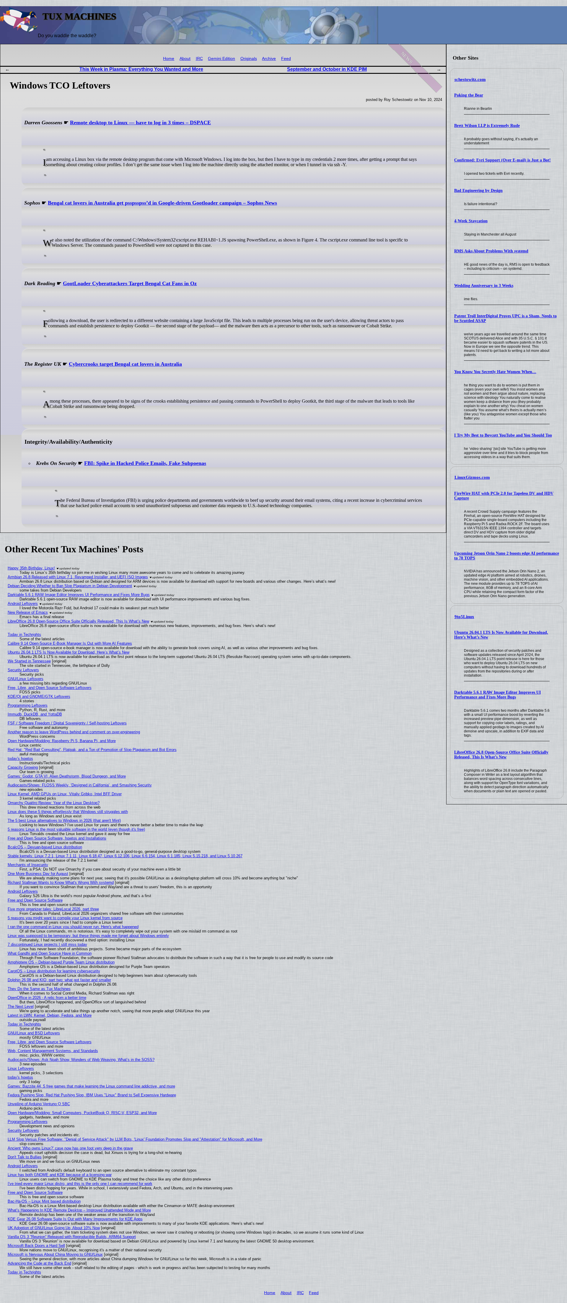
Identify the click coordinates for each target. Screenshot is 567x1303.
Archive (269, 58)
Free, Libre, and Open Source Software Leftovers (50, 687)
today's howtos (20, 758)
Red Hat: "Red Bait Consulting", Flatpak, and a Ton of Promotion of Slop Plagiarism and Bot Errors (92, 749)
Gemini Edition (221, 58)
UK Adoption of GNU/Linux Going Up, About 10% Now (54, 1228)
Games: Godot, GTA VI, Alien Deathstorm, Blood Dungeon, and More (67, 776)
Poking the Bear (468, 95)
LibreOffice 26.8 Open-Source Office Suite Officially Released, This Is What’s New (501, 754)
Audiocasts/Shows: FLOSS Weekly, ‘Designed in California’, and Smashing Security (80, 785)
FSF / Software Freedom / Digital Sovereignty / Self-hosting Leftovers (67, 723)
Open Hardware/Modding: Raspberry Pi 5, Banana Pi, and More (62, 741)
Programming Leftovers (28, 705)
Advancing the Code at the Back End (39, 1263)
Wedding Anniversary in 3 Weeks (483, 285)
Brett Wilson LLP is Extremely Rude (487, 125)
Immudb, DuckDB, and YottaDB (35, 714)
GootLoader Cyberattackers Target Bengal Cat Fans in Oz (130, 283)
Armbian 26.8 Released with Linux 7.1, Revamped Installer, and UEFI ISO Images (78, 577)
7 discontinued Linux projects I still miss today (47, 944)
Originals (248, 58)
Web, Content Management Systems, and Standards (53, 1051)
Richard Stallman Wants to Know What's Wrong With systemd (61, 882)
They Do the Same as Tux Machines (39, 989)
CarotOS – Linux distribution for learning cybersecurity (54, 971)
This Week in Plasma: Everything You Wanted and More (141, 69)
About (185, 58)
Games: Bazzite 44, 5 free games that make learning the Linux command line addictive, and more (91, 1086)
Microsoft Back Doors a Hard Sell (36, 1245)
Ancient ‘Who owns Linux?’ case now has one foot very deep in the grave (70, 1148)
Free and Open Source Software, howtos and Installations (57, 838)
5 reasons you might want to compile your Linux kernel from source (65, 918)
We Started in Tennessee (29, 661)
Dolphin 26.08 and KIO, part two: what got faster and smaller (59, 980)
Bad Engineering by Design (478, 190)
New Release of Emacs (28, 612)
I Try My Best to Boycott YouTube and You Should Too (503, 435)
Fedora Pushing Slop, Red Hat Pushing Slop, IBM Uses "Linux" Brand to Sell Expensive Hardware (92, 1095)
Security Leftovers (23, 670)
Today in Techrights (24, 634)
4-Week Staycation (471, 221)
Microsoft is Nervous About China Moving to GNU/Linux (55, 1254)
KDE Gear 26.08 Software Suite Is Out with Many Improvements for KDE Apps (75, 1219)
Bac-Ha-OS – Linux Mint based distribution (44, 1201)
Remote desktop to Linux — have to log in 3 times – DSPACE (140, 122)
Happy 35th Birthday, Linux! (31, 568)
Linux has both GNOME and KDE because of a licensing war (60, 1175)
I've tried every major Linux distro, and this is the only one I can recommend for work (80, 1183)
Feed (286, 58)
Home (168, 58)
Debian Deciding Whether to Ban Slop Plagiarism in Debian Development (70, 586)
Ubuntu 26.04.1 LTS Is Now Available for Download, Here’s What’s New (68, 652)
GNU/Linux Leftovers (25, 679)
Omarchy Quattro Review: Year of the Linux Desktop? (54, 803)
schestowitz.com (470, 79)
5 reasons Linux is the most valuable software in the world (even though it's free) (76, 829)
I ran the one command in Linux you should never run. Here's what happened (73, 927)
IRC (199, 58)
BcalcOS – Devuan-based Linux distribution (45, 847)
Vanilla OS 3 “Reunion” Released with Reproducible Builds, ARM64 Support (72, 1237)
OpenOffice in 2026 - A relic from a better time (47, 997)
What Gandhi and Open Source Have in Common (50, 953)
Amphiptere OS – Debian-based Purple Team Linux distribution (61, 962)
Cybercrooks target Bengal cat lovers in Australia (125, 364)
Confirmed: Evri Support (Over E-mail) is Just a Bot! (502, 160)
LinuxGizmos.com (472, 477)
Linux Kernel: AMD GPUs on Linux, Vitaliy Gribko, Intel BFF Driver (65, 794)
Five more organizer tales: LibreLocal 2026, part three (53, 909)
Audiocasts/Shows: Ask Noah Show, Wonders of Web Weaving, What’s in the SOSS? (81, 1059)
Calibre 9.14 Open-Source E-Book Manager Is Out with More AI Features (70, 643)
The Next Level (21, 1006)
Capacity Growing (23, 767)
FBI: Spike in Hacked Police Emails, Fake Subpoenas (145, 463)
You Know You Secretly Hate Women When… (495, 372)
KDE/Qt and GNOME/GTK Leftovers (39, 696)
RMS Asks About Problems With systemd (491, 251)
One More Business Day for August (38, 873)
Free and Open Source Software (35, 900)
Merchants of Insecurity (28, 865)
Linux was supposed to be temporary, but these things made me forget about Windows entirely (88, 935)
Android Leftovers (23, 603)
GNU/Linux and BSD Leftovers (34, 1033)
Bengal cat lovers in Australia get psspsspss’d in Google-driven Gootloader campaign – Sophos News (162, 203)
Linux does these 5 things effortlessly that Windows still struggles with (68, 811)
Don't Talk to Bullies (25, 1157)
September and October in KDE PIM (327, 69)
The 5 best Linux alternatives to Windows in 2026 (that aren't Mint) (64, 820)
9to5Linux (464, 616)
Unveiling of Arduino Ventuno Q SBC (39, 1104)
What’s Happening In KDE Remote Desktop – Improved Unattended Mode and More (79, 1210)
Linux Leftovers (21, 1068)
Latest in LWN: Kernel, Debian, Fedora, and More (50, 1015)
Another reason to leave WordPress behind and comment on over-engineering (74, 732)
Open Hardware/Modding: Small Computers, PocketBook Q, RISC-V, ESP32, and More (82, 1113)
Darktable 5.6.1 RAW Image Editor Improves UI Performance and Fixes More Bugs (497, 694)
